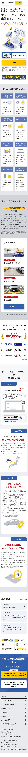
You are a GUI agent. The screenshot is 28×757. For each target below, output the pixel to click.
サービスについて (6, 700)
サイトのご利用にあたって (8, 724)
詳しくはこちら (14, 306)
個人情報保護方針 (5, 732)
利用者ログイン (5, 712)
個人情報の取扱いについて (9, 734)
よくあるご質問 (5, 720)
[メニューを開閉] (25, 2)
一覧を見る (22, 599)
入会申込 (18, 2)
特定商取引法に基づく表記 (7, 746)
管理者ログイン (5, 708)
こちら (18, 314)
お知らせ (3, 716)
